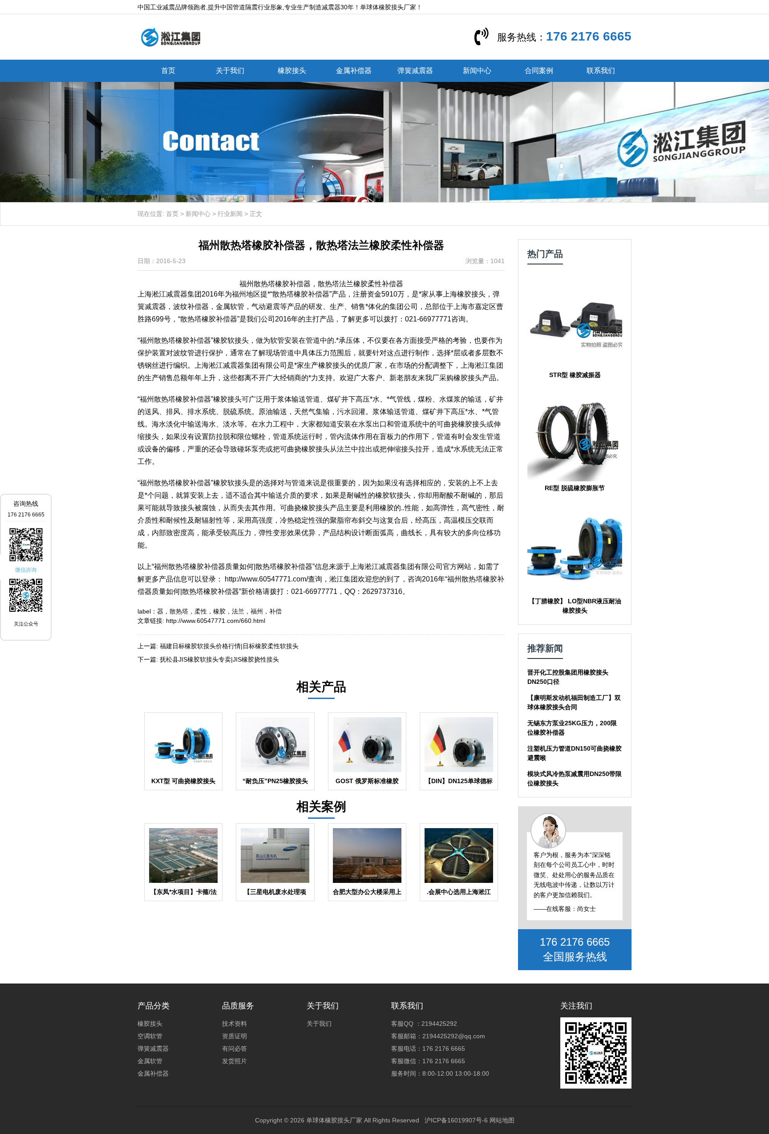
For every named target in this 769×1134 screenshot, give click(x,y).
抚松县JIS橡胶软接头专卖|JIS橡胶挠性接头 (219, 659)
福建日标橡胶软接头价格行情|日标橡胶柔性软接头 (229, 646)
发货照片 (234, 1061)
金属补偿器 (354, 70)
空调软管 (150, 1036)
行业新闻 (230, 213)
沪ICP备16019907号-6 (456, 1120)
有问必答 (234, 1048)
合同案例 (539, 70)
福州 (257, 611)
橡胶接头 (292, 70)
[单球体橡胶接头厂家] (170, 36)
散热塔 (179, 611)
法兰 (238, 611)
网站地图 (502, 1120)
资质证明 (234, 1036)
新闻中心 (477, 70)
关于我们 (230, 70)
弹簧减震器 (415, 70)
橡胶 (219, 611)
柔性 (200, 611)
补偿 (275, 611)
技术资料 (234, 1023)
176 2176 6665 (588, 36)
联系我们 (601, 70)
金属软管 (150, 1061)
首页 (168, 70)
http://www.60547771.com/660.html (215, 620)
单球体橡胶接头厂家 (334, 1120)
